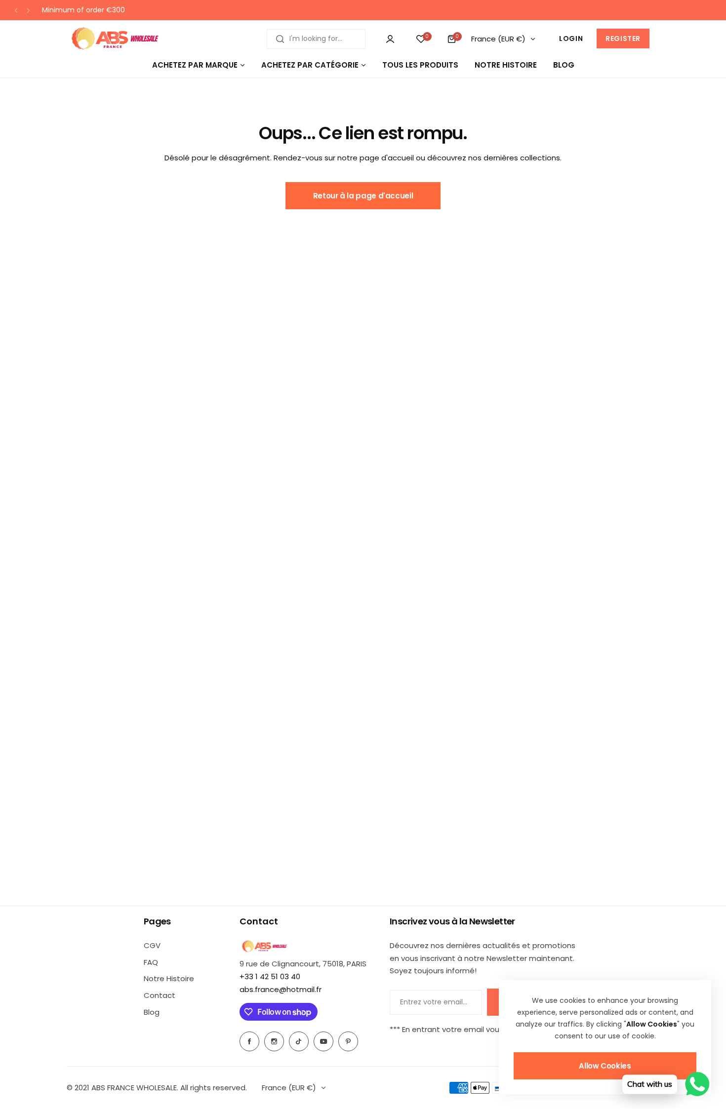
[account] (390, 39)
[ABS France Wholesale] (114, 38)
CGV (152, 945)
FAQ (151, 962)
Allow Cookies (605, 1066)
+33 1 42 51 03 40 (270, 976)
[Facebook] (249, 1041)
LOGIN (571, 38)
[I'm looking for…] (280, 39)
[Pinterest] (348, 1041)
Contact (159, 995)
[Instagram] (274, 1041)
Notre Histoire (169, 978)
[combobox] (316, 39)
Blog (152, 1012)
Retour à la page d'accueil (363, 196)
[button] (16, 10)
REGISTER (623, 38)
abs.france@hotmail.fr (281, 989)
